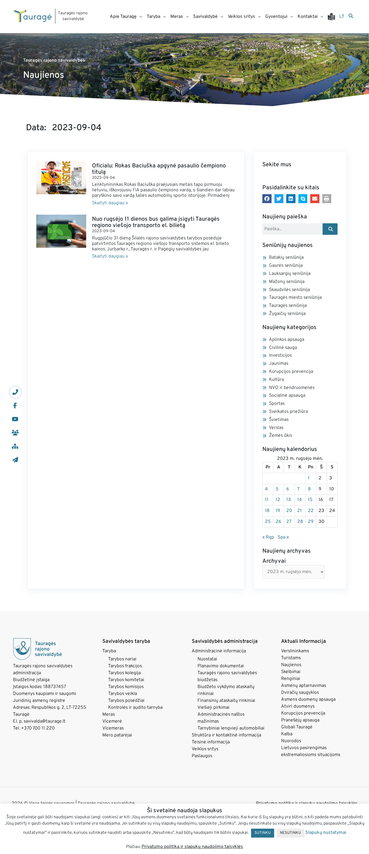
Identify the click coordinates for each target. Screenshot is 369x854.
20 (289, 511)
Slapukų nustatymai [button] (325, 833)
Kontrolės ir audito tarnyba (135, 708)
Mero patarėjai (117, 735)
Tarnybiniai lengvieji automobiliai (230, 728)
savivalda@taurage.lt (44, 721)
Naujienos (291, 665)
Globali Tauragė (296, 727)
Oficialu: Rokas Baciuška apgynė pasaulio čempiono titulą (159, 169)
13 (288, 500)
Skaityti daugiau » (110, 203)
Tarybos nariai (122, 659)
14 (299, 500)
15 (310, 500)
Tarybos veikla (122, 694)
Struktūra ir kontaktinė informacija (226, 735)
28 (300, 522)
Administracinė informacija (219, 651)
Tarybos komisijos (126, 687)
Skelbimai (290, 672)
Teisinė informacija (211, 742)
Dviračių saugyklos (300, 693)
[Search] (330, 229)
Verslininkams (295, 651)
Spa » (283, 537)
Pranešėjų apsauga (300, 720)
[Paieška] (351, 16)
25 (268, 522)
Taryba (109, 651)
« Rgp (268, 537)
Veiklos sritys (205, 749)
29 (311, 522)
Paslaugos (202, 756)
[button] (267, 198)
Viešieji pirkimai (213, 708)
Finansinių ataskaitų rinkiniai (226, 701)
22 (311, 511)
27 (288, 522)
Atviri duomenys (298, 706)
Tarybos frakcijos (125, 666)
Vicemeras (113, 728)
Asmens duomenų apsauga (308, 699)
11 (266, 500)
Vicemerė (112, 721)
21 (299, 511)
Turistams (291, 658)
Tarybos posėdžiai (126, 701)
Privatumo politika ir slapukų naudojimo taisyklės (192, 847)
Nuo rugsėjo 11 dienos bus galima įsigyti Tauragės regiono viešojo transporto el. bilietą (156, 222)
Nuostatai (207, 659)
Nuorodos (291, 741)
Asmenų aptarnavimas (303, 686)
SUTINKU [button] (263, 833)
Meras (108, 714)
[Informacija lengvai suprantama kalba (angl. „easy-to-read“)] (333, 16)
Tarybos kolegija (124, 673)
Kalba (286, 734)
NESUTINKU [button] (290, 833)
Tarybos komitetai (126, 680)
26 (278, 522)
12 (278, 500)
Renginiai (290, 679)
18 (267, 511)
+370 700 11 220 (38, 728)
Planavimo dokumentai (220, 666)
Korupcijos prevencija (303, 713)
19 (278, 511)
